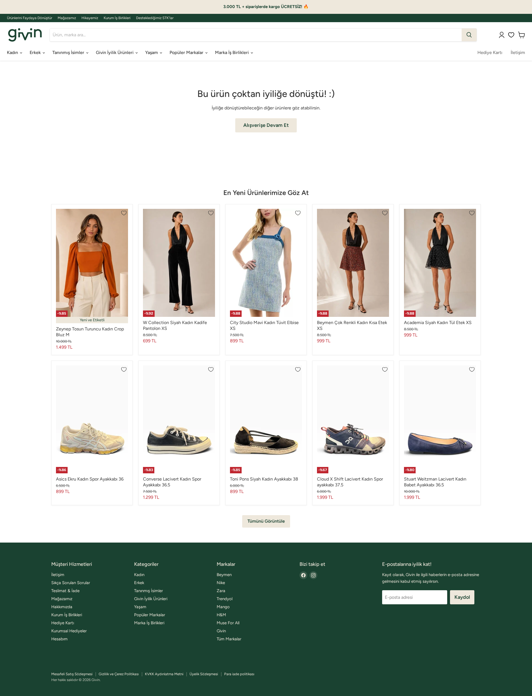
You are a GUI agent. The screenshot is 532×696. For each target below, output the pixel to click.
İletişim (518, 52)
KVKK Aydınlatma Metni (164, 674)
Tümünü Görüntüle (266, 521)
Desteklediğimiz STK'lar (154, 18)
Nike (221, 582)
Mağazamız (67, 18)
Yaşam (152, 52)
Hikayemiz (89, 18)
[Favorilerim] (511, 35)
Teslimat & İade (65, 590)
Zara (221, 590)
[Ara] (469, 35)
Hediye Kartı (489, 52)
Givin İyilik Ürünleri (115, 52)
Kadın (13, 52)
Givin (221, 630)
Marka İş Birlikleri (232, 52)
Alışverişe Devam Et (266, 125)
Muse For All (228, 622)
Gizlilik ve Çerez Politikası (119, 674)
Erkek (36, 52)
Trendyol (224, 598)
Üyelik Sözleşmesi (204, 674)
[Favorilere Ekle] (124, 213)
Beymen (224, 574)
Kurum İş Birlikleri (117, 18)
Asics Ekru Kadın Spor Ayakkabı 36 (90, 479)
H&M (221, 614)
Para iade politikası (239, 674)
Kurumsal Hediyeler (69, 630)
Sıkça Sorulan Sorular (70, 582)
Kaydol (462, 597)
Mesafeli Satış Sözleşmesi (72, 674)
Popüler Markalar (187, 52)
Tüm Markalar (229, 638)
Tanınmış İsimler (68, 52)
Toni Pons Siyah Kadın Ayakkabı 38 (264, 479)
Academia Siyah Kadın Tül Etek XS (438, 322)
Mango (223, 606)
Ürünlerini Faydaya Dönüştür (29, 18)
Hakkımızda (61, 606)
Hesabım (59, 638)
